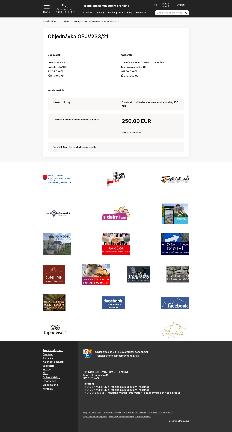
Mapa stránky (166, 4)
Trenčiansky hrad (53, 350)
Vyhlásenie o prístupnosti (95, 416)
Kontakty (141, 12)
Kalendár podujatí (53, 361)
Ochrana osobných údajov (135, 412)
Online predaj (115, 12)
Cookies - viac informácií (161, 412)
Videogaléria (50, 384)
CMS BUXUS (183, 421)
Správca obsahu (143, 416)
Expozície (48, 365)
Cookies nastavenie (112, 412)
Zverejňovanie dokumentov (87, 21)
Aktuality (48, 358)
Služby (100, 12)
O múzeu (88, 12)
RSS (155, 4)
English (181, 4)
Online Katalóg (51, 377)
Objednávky (110, 21)
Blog (129, 12)
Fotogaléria (49, 381)
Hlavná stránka (49, 21)
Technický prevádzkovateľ (121, 416)
